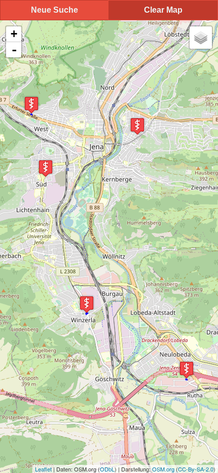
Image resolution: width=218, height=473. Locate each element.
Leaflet (43, 469)
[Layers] (201, 37)
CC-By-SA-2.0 (195, 469)
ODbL (107, 469)
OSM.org (163, 469)
